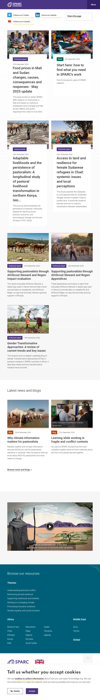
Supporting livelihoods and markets (23, 598)
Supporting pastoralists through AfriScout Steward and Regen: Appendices (72, 275)
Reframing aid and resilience (20, 594)
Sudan (47, 627)
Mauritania (30, 627)
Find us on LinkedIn (48, 15)
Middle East (79, 619)
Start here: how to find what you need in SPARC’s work (71, 69)
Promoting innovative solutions (21, 606)
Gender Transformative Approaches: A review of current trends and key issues (26, 347)
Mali (9, 643)
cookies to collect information (29, 678)
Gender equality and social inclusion (23, 610)
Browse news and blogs (18, 469)
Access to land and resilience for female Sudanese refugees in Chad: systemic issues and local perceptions (71, 172)
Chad (9, 631)
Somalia (29, 639)
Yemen (76, 631)
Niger (28, 631)
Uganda (47, 635)
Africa (10, 619)
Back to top (88, 658)
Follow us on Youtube (21, 22)
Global (76, 639)
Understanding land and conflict (21, 590)
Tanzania (48, 631)
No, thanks (15, 691)
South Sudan (31, 643)
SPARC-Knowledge (14, 4)
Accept (32, 691)
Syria (75, 627)
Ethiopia (11, 635)
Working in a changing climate (20, 602)
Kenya (10, 639)
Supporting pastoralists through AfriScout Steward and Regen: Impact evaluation (28, 275)
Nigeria (29, 635)
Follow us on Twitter (21, 15)
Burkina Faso (13, 627)
